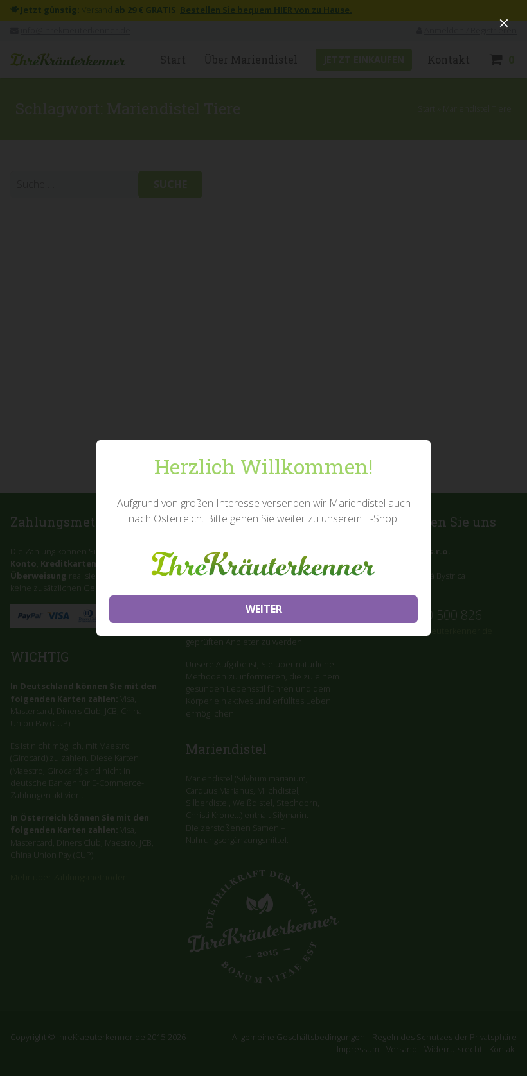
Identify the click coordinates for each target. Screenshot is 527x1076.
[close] (504, 23)
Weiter (264, 609)
